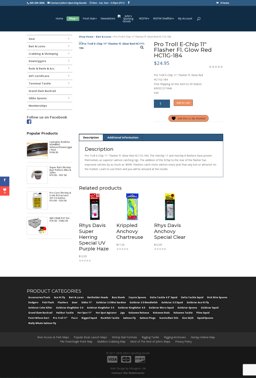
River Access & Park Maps (53, 337)
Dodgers (33, 302)
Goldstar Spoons (187, 307)
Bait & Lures (103, 36)
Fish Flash (48, 302)
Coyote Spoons (137, 297)
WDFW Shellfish (162, 18)
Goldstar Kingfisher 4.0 (131, 307)
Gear (32, 39)
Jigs (123, 312)
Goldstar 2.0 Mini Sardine (111, 302)
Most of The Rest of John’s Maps (150, 341)
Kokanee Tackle (183, 312)
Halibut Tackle (65, 312)
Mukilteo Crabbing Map (111, 341)
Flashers (63, 302)
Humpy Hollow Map (203, 337)
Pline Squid (203, 312)
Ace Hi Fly (59, 297)
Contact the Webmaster (128, 373)
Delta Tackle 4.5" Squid (163, 297)
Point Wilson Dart (38, 318)
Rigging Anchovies (175, 337)
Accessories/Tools (39, 297)
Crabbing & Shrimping (43, 53)
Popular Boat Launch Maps (90, 337)
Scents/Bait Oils (168, 318)
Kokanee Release (139, 312)
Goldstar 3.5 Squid (172, 302)
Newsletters (108, 18)
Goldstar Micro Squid (161, 307)
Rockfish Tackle (110, 318)
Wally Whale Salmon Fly (42, 323)
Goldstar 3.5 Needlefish (144, 302)
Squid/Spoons (205, 318)
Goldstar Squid (210, 307)
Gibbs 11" (86, 302)
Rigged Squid (89, 318)
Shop (72, 18)
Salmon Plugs (148, 318)
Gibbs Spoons (38, 98)
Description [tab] (91, 137)
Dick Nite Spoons (217, 297)
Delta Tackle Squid (192, 297)
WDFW (143, 18)
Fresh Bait (89, 18)
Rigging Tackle (150, 337)
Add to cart (183, 102)
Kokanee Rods (161, 312)
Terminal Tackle (40, 83)
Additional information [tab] (122, 137)
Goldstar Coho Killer (40, 307)
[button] (142, 47)
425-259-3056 (36, 2)
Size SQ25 (187, 318)
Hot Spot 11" (84, 312)
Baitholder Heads (97, 297)
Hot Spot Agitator (106, 312)
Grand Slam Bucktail (42, 91)
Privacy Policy (183, 341)
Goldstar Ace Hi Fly (198, 302)
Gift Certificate (39, 76)
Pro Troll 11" (60, 318)
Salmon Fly (129, 318)
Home (59, 18)
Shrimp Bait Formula (124, 337)
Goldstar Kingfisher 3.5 (100, 307)
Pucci (74, 318)
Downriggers (37, 61)
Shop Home (86, 36)
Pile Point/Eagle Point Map (76, 341)
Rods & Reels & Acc (42, 68)
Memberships (38, 105)
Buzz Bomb (118, 297)
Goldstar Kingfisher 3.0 (69, 307)
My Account (185, 18)
